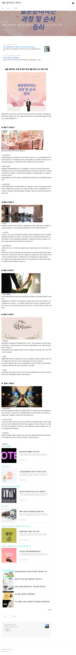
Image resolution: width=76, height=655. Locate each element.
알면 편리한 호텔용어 (6, 446)
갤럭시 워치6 (4, 506)
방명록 (15, 8)
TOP (73, 650)
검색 (70, 3)
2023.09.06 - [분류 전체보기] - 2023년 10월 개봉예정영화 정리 (16, 546)
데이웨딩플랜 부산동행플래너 (11, 58)
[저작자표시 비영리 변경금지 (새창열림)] (19, 616)
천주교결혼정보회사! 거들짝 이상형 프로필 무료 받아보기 (19, 47)
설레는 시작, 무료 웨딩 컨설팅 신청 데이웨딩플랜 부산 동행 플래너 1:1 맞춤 (22, 60)
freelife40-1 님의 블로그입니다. (11, 627)
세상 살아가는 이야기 (11, 3)
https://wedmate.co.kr (8, 44)
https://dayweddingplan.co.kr (10, 55)
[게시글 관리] (9, 616)
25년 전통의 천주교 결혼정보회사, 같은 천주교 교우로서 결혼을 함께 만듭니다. (22, 49)
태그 (8, 8)
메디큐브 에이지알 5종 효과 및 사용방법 (10, 486)
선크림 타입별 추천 (5, 466)
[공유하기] (7, 616)
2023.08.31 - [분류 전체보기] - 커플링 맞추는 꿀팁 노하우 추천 (16, 526)
